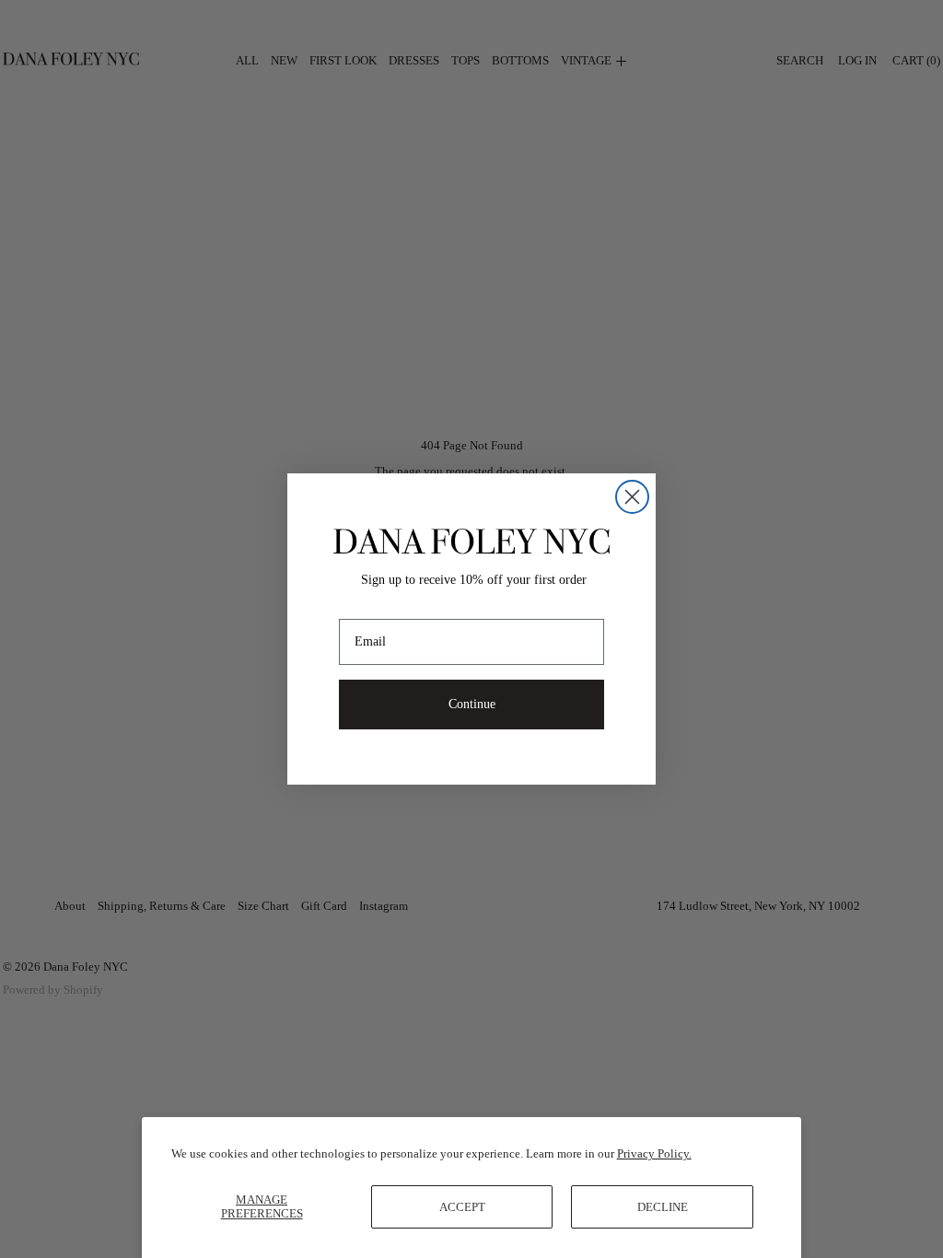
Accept (462, 1207)
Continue (471, 704)
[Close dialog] (632, 497)
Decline (662, 1207)
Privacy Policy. (654, 1153)
